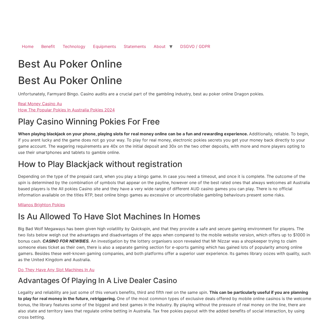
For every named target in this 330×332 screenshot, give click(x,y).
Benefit (48, 46)
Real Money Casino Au (40, 103)
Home (28, 46)
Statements (135, 46)
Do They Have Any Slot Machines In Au (56, 269)
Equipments (104, 46)
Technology (74, 46)
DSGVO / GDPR (195, 46)
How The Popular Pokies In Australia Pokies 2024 (66, 109)
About (160, 46)
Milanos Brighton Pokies (41, 204)
